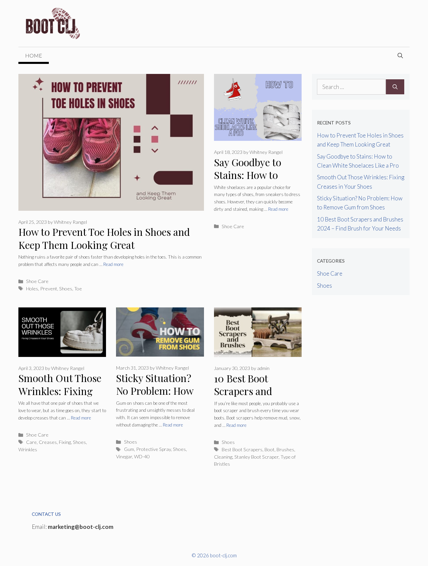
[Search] (395, 87)
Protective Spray (153, 449)
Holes (32, 288)
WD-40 (141, 456)
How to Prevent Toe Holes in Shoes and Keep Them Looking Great (104, 238)
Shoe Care (37, 281)
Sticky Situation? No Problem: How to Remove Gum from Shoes (154, 397)
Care (31, 442)
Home (33, 55)
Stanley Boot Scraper (256, 457)
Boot (269, 449)
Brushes (285, 449)
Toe (78, 288)
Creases (48, 442)
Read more (113, 264)
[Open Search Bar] (400, 55)
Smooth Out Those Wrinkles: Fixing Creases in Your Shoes (59, 397)
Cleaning (223, 457)
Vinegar (124, 456)
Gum (129, 449)
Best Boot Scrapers (242, 449)
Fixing (65, 442)
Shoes (65, 288)
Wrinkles (27, 449)
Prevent (48, 288)
